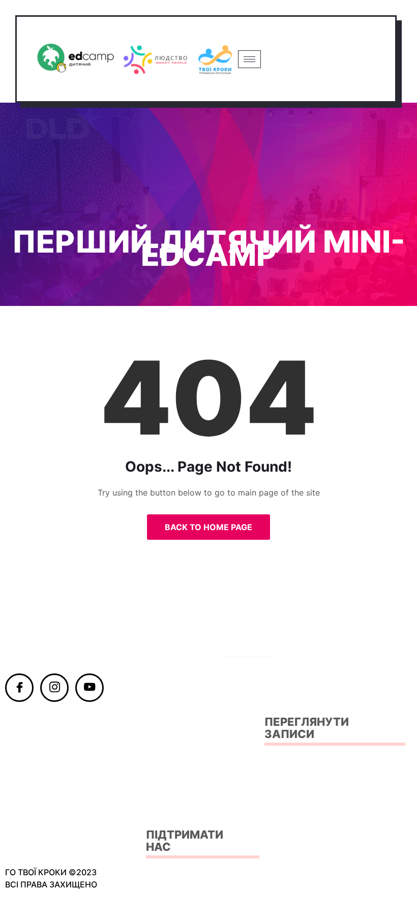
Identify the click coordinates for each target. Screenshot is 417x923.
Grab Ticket (327, 59)
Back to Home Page (208, 527)
